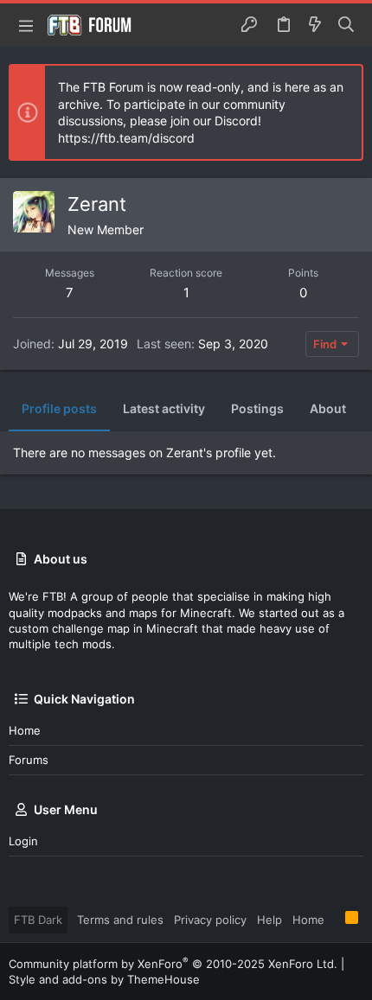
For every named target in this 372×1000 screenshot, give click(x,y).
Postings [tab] (257, 408)
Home (25, 730)
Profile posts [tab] (59, 408)
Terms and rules (120, 920)
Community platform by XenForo (173, 964)
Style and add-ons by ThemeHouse (104, 979)
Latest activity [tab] (164, 408)
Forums (28, 760)
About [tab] (328, 408)
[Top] (335, 919)
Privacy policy (210, 920)
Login (23, 841)
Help (269, 920)
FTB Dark (38, 920)
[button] (26, 25)
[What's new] (315, 25)
